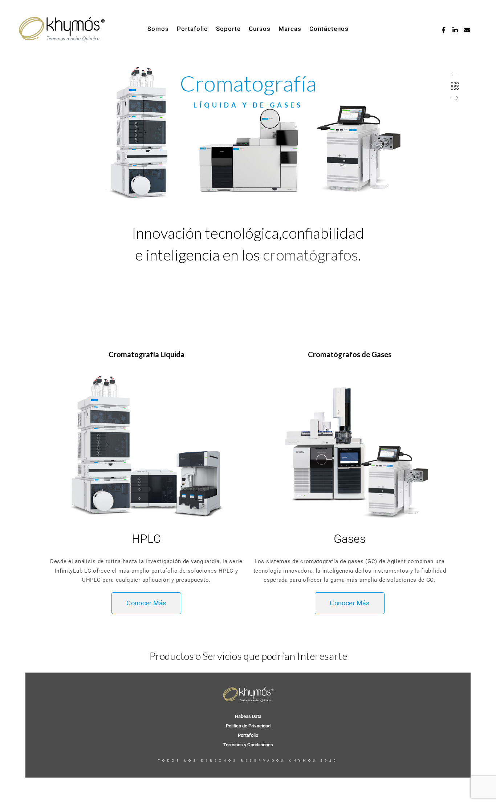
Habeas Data (248, 716)
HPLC (146, 539)
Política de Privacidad (248, 726)
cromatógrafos (310, 255)
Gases (350, 539)
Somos (158, 28)
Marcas (290, 28)
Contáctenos (329, 28)
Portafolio (192, 28)
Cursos (260, 28)
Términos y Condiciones (248, 744)
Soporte (228, 28)
